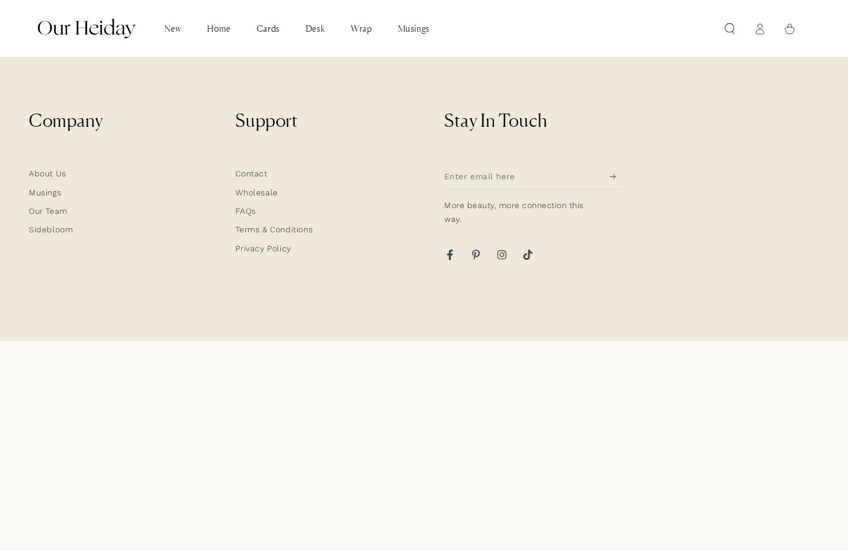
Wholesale (256, 192)
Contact (251, 173)
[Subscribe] (616, 176)
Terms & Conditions (274, 229)
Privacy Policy (263, 248)
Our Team (48, 211)
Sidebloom (51, 229)
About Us (47, 173)
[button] (730, 28)
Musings (45, 192)
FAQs (245, 211)
